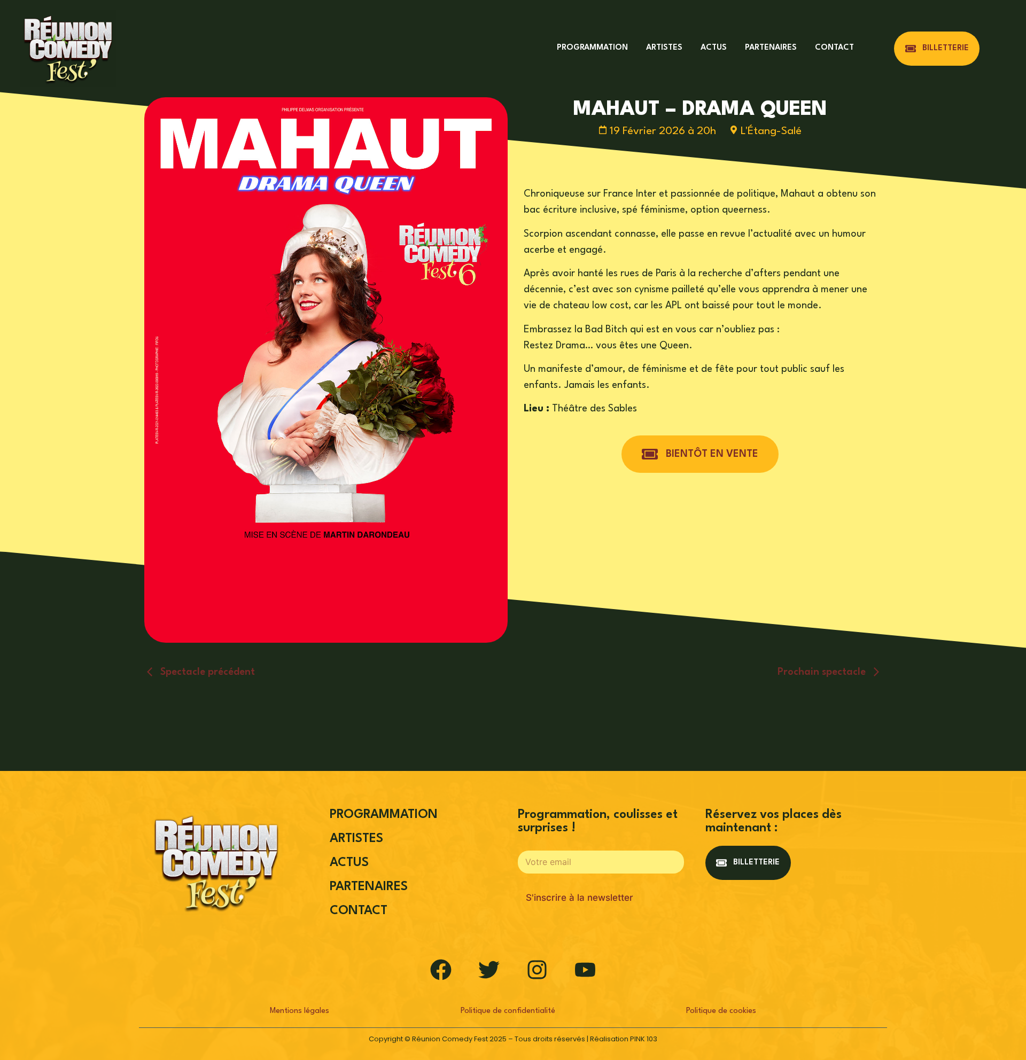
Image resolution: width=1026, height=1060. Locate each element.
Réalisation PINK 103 (623, 1039)
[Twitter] (489, 969)
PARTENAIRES (771, 48)
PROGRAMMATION (592, 48)
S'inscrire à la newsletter (579, 897)
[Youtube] (585, 969)
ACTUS (714, 48)
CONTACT (834, 48)
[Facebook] (440, 969)
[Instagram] (537, 969)
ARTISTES (664, 48)
